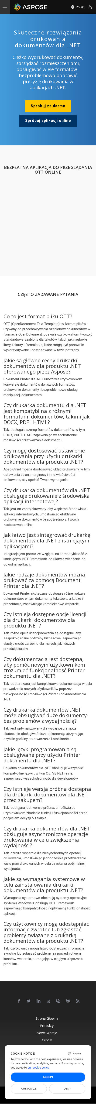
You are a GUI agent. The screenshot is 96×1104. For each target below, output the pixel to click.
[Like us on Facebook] (19, 1001)
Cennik (47, 1040)
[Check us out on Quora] (58, 1001)
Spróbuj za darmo (48, 106)
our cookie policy (38, 1067)
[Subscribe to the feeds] (78, 1001)
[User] (90, 7)
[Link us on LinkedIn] (39, 1001)
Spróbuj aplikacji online (48, 120)
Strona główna (47, 1018)
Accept (48, 1077)
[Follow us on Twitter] (29, 1001)
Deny (67, 1088)
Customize (28, 1088)
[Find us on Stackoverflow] (48, 1001)
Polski (79, 7)
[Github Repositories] (68, 1001)
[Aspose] (30, 7)
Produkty (47, 1025)
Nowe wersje (47, 1033)
